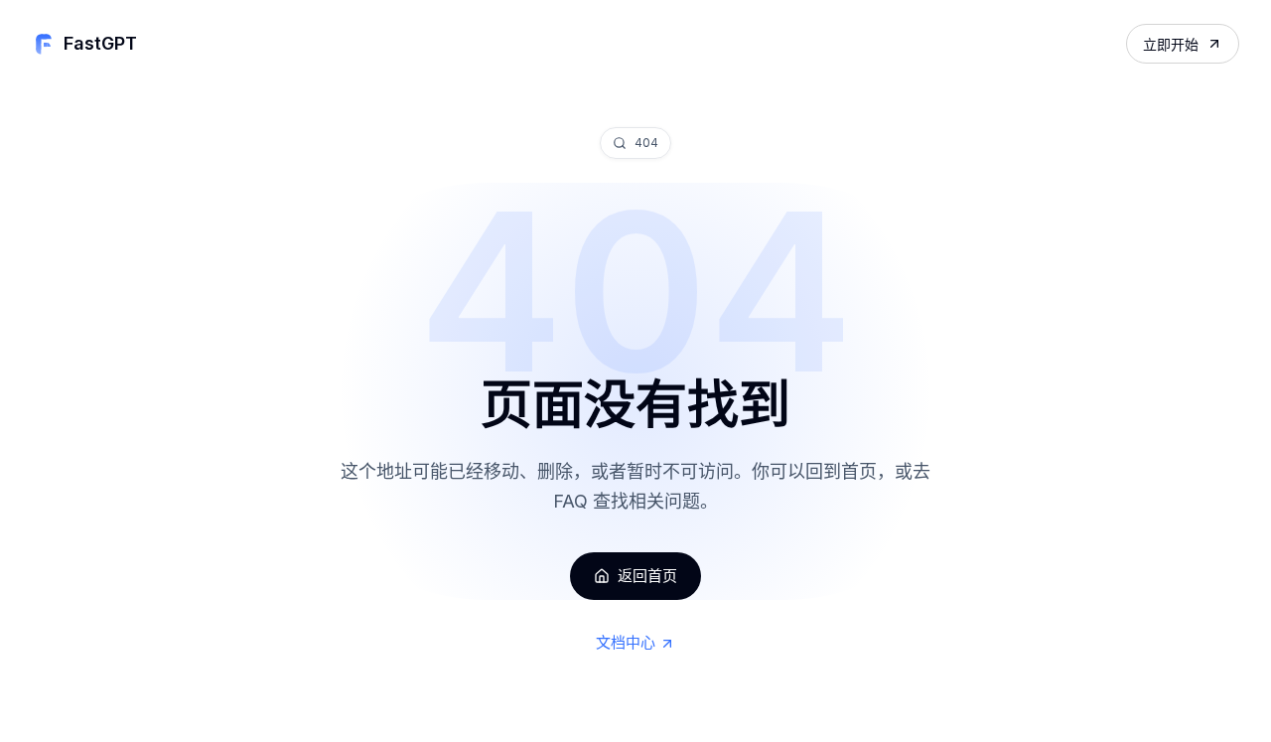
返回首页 (647, 575)
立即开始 (1171, 44)
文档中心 (625, 642)
